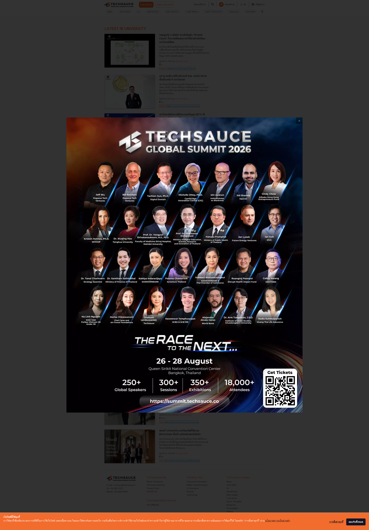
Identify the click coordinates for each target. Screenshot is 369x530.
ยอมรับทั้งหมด (356, 521)
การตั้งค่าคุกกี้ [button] (336, 521)
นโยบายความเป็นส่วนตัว (277, 520)
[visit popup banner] (184, 265)
